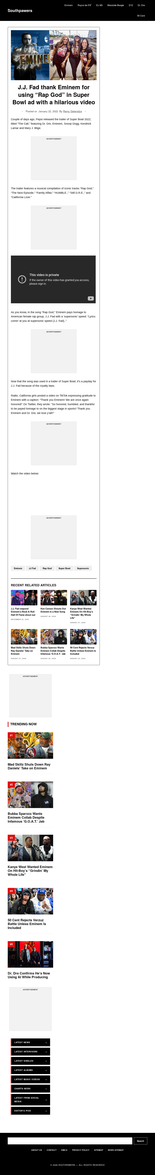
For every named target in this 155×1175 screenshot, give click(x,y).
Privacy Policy (80, 1150)
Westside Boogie (115, 5)
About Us (36, 1150)
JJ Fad (32, 568)
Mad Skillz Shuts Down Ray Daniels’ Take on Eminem (23, 650)
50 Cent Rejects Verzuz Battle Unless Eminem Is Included (83, 650)
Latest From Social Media (26, 1099)
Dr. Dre (141, 5)
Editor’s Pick (22, 1110)
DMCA (64, 1150)
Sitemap (98, 1150)
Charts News (22, 1088)
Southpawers (20, 10)
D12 (131, 5)
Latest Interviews (26, 1051)
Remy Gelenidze (72, 111)
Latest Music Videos (27, 1079)
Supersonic (83, 568)
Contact (52, 1150)
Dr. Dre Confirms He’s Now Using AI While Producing (29, 975)
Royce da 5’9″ (84, 5)
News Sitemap (116, 1150)
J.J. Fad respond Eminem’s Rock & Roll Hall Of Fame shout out (23, 611)
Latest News (22, 1042)
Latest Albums (23, 1070)
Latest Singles (23, 1060)
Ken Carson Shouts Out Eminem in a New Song (53, 610)
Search (140, 1140)
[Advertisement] (53, 159)
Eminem (68, 5)
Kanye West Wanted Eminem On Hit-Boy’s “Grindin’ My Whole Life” (81, 613)
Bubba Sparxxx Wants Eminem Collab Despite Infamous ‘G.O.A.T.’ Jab (53, 650)
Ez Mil (99, 5)
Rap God (47, 568)
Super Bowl (64, 568)
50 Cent (141, 15)
